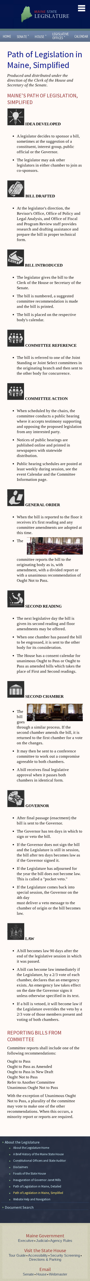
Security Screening (65, 1255)
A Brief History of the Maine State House (38, 1154)
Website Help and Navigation (31, 1199)
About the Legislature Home (31, 1148)
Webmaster (58, 1274)
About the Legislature (22, 1142)
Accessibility (38, 1255)
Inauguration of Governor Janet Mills (37, 1180)
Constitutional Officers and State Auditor (39, 1161)
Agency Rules (61, 1241)
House (40, 37)
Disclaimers (20, 1167)
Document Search (19, 1207)
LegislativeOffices (60, 36)
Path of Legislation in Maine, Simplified (38, 1193)
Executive (26, 1241)
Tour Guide (17, 1255)
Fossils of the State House (29, 1173)
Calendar (81, 36)
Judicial (42, 1241)
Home (7, 36)
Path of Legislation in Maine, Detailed (37, 1186)
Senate (23, 37)
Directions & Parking (45, 1259)
